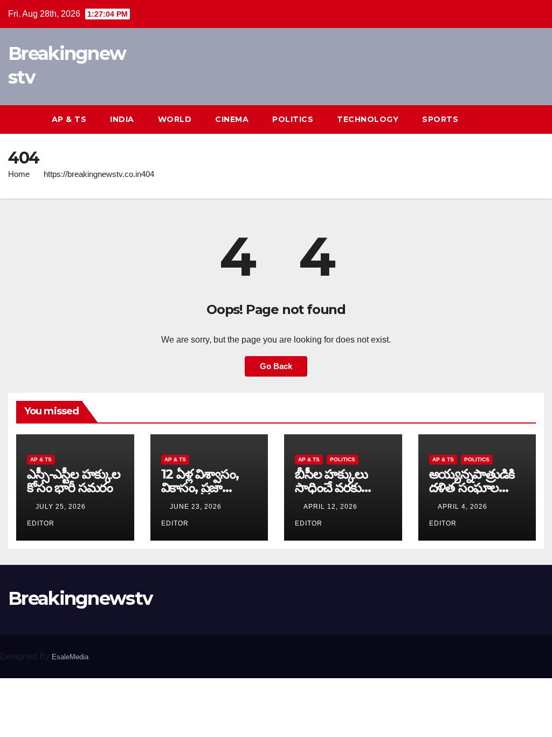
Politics (292, 119)
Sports (440, 119)
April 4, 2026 (463, 506)
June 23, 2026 (197, 506)
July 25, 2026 (62, 506)
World (175, 119)
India (122, 119)
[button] (516, 119)
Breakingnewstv (80, 598)
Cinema (232, 119)
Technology (367, 119)
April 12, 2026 (331, 506)
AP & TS (69, 119)
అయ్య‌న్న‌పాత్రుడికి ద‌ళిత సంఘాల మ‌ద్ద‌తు (472, 487)
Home (19, 174)
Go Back (276, 366)
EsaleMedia (70, 657)
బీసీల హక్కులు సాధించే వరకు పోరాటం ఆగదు (331, 487)
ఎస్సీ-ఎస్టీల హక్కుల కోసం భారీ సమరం (73, 480)
